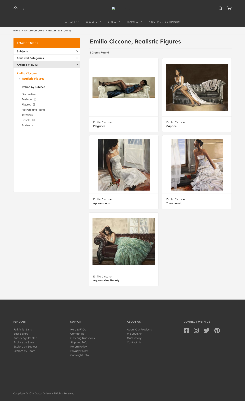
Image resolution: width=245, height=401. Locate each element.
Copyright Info (79, 355)
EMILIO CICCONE (34, 30)
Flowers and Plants (34, 109)
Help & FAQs (78, 329)
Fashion (27, 99)
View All (33, 64)
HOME (16, 30)
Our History (134, 338)
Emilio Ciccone (26, 73)
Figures (26, 104)
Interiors (27, 115)
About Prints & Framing (164, 22)
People (26, 120)
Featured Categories (30, 58)
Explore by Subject (25, 346)
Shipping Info (78, 342)
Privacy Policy (79, 351)
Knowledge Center (25, 338)
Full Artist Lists (23, 329)
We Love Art (134, 333)
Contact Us (77, 333)
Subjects (22, 51)
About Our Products (139, 329)
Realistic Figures (33, 78)
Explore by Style (24, 342)
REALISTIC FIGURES (59, 30)
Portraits (27, 125)
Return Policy (78, 346)
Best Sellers (21, 333)
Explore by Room (24, 351)
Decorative (29, 94)
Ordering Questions (82, 338)
